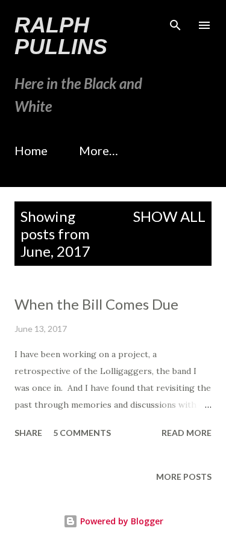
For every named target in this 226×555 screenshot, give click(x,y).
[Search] (175, 21)
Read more (187, 433)
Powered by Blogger (120, 521)
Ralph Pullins (60, 36)
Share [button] (28, 433)
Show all (169, 216)
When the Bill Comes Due (96, 304)
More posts (184, 476)
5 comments (82, 433)
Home (31, 150)
